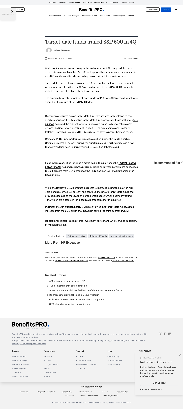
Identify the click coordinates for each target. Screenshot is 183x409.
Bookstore (114, 2)
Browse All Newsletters (151, 389)
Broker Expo (18, 9)
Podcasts (52, 2)
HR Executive (70, 396)
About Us (80, 356)
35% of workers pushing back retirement (70, 304)
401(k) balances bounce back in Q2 (67, 281)
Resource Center (101, 2)
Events (47, 368)
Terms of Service (114, 360)
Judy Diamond (74, 2)
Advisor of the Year (20, 376)
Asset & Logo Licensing (86, 364)
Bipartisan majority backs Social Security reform (74, 294)
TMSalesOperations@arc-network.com (71, 260)
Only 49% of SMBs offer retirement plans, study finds (76, 299)
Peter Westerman (63, 50)
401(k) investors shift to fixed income (68, 285)
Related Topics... (56, 236)
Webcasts (62, 2)
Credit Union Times (86, 392)
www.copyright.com (106, 257)
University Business (110, 396)
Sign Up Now (159, 382)
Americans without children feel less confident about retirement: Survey (86, 290)
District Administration (89, 396)
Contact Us (80, 368)
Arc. (68, 403)
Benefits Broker (19, 356)
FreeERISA (87, 2)
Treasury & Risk (122, 392)
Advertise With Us (84, 360)
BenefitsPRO (67, 392)
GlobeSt (105, 392)
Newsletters (153, 9)
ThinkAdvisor (25, 392)
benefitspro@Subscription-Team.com (29, 344)
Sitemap (47, 376)
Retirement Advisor (20, 364)
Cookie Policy (113, 356)
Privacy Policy (113, 364)
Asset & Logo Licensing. (123, 260)
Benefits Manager (20, 360)
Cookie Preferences (123, 403)
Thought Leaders (127, 2)
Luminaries (17, 372)
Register (165, 9)
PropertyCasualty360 (46, 392)
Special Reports (19, 368)
